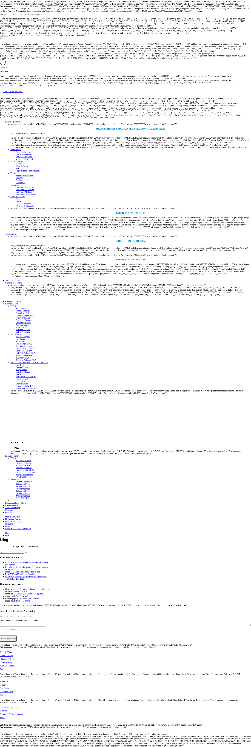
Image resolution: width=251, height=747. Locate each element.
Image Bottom (21, 369)
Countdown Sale (23, 313)
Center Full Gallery (24, 351)
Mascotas (9, 510)
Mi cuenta (9, 524)
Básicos (8, 512)
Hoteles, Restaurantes (24, 175)
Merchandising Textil (24, 159)
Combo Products (25, 315)
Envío (2, 717)
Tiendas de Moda (12, 234)
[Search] (26, 552)
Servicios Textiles (12, 280)
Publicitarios (15, 149)
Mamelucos (20, 164)
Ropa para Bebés (12, 505)
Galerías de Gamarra (13, 283)
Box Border (20, 381)
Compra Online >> (13, 301)
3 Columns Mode (23, 484)
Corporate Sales (6, 692)
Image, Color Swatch (24, 475)
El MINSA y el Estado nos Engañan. (20, 574)
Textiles (13, 173)
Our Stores (4, 688)
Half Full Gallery (25, 353)
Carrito (8, 526)
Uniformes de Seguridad (26, 194)
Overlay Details (24, 386)
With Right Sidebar (24, 477)
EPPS (18, 168)
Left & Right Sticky (24, 344)
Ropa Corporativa (12, 122)
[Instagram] (6, 732)
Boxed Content (24, 355)
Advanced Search (7, 666)
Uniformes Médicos (24, 192)
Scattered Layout (23, 329)
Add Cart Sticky (22, 325)
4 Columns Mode (23, 486)
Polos (18, 199)
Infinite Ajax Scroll (23, 465)
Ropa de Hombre (12, 456)
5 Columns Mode (23, 489)
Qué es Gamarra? (12, 517)
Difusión (3, 711)
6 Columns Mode (23, 491)
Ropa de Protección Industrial (28, 171)
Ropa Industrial (16, 161)
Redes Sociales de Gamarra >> (18, 528)
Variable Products (23, 311)
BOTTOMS (15, 334)
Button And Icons (25, 388)
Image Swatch (21, 327)
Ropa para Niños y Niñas (15, 503)
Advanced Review (23, 322)
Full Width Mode (23, 498)
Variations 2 (15, 479)
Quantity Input (22, 367)
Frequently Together (24, 320)
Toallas (19, 180)
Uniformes (14, 185)
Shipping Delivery (26, 360)
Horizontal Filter (25, 470)
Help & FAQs (6, 652)
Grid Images (21, 339)
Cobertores (20, 182)
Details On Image (23, 372)
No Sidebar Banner (24, 463)
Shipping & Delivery (8, 659)
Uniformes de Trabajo (25, 189)
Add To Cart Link (23, 374)
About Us (4, 681)
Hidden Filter (24, 467)
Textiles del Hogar (12, 507)
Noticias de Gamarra (13, 521)
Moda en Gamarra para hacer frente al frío (22, 572)
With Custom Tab (23, 318)
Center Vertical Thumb (25, 348)
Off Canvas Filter (25, 472)
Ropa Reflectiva (22, 166)
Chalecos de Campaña (25, 206)
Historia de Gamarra (13, 519)
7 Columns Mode (23, 493)
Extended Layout (23, 337)
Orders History (6, 662)
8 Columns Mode (23, 496)
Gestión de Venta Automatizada (13, 714)
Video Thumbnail (23, 332)
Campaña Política (17, 197)
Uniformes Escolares (24, 187)
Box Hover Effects (26, 377)
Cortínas (19, 178)
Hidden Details (22, 384)
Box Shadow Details (24, 379)
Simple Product (22, 308)
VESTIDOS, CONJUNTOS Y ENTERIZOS (29, 362)
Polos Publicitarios (23, 152)
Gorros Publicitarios (24, 154)
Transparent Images (24, 346)
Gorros (18, 201)
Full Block (20, 365)
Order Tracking (6, 655)
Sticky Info (20, 341)
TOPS (13, 306)
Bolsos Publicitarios (24, 157)
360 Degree (23, 358)
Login (2, 669)
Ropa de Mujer (11, 304)
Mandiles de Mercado (25, 204)
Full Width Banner (23, 460)
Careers (3, 685)
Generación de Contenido (10, 707)
